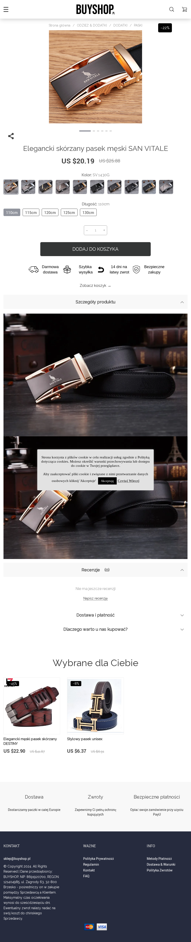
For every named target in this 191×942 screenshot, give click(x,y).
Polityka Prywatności (98, 858)
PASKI (138, 25)
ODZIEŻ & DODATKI (92, 25)
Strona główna (59, 25)
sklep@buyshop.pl (17, 858)
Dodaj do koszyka (95, 249)
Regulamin (91, 864)
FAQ (86, 876)
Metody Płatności (159, 858)
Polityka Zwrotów (160, 870)
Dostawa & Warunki (161, 864)
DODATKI (120, 25)
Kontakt (89, 870)
